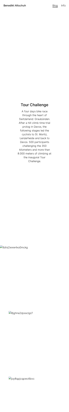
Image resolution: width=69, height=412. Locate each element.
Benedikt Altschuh (15, 5)
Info (63, 5)
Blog (55, 5)
